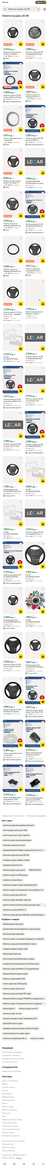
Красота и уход (7, 1107)
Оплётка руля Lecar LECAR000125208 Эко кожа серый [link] (11, 621)
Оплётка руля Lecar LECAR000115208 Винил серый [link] (35, 666)
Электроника (7, 1094)
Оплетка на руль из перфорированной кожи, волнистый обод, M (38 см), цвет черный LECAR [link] (12, 270)
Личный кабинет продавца (12, 1052)
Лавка (14, 1164)
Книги (4, 1116)
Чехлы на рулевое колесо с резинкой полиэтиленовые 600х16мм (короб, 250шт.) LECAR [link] (12, 139)
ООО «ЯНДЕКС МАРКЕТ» (17, 1155)
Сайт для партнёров (9, 1062)
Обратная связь (8, 1144)
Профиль (43, 1164)
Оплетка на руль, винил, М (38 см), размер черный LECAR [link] (12, 53)
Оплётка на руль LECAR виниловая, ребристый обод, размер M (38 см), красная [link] (12, 400)
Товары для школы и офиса (12, 1120)
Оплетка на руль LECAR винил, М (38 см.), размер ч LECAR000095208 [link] (34, 139)
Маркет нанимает (8, 1147)
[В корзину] (20, 44)
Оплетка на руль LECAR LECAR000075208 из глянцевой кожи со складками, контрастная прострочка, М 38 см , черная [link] (35, 225)
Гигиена (5, 1090)
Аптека (4, 1103)
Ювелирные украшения (11, 1136)
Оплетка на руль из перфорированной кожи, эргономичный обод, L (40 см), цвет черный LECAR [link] (12, 225)
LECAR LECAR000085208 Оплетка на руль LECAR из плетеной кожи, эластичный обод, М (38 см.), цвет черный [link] (34, 490)
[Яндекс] (19, 1158)
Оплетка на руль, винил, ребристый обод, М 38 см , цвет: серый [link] (34, 711)
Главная (5, 1164)
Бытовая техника (8, 1087)
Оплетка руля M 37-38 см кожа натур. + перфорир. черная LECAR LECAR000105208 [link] (12, 313)
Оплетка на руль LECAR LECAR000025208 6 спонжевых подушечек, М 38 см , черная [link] (34, 445)
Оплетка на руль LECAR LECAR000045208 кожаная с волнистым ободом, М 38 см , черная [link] (12, 576)
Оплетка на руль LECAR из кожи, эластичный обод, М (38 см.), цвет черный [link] (12, 445)
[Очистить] (38, 9)
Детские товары (8, 1132)
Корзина (33, 1164)
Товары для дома (8, 1100)
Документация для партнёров (13, 1059)
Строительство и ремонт (11, 1129)
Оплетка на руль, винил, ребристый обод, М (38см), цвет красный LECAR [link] (12, 182)
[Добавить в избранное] (20, 21)
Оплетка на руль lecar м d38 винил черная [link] (34, 313)
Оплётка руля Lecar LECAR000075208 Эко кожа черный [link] (12, 490)
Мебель (5, 1084)
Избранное (24, 1164)
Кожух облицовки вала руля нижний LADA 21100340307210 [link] (34, 799)
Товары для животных (10, 1126)
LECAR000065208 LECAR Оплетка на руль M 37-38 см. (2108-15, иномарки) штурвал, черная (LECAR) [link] (34, 182)
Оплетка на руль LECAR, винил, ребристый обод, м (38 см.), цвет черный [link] (12, 96)
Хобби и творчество (9, 1110)
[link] (18, 825)
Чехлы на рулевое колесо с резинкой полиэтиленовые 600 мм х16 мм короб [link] (12, 754)
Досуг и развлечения (10, 1081)
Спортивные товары (9, 1123)
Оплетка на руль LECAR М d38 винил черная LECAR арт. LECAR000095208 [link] (12, 710)
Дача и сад (6, 1113)
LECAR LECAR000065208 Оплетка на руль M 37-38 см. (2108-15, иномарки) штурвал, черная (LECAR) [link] (35, 621)
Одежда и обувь (8, 1097)
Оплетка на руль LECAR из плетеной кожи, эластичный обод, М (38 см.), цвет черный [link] (34, 400)
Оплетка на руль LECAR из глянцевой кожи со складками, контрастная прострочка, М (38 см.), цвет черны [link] (35, 533)
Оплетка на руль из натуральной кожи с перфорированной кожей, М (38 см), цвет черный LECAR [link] (34, 270)
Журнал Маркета (8, 1151)
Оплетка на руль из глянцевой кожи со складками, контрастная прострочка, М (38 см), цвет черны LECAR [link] (35, 96)
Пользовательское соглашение (13, 1141)
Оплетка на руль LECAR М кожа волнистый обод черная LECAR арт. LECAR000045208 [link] (12, 665)
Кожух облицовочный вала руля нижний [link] (34, 754)
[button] (44, 9)
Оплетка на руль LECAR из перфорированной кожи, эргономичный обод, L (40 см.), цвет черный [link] (34, 53)
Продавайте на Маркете (11, 1055)
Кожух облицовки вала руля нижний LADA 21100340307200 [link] (12, 798)
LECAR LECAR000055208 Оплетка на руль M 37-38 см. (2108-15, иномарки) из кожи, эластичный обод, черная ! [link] (12, 533)
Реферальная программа (11, 1071)
